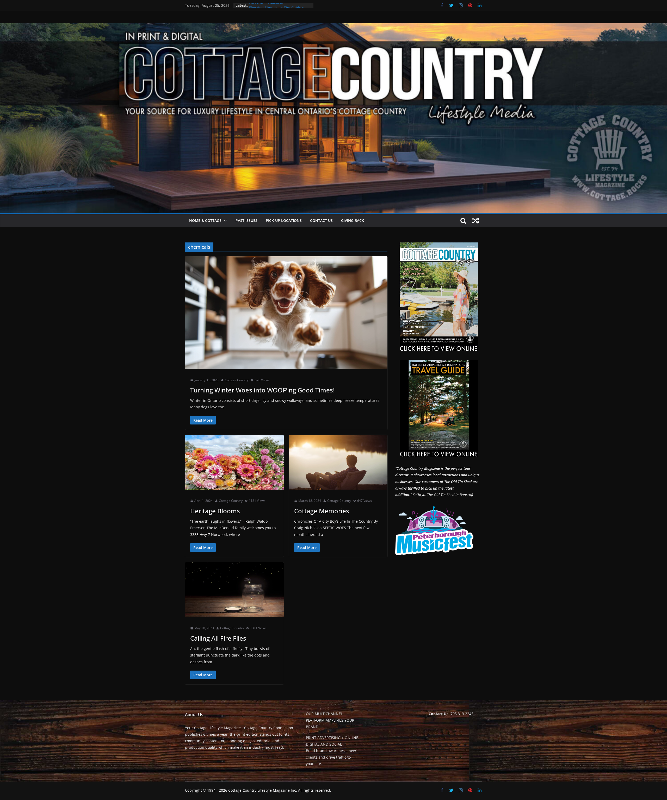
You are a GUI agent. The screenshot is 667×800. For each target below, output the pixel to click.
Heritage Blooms (215, 511)
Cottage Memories (321, 511)
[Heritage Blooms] (234, 462)
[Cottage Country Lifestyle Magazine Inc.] (333, 27)
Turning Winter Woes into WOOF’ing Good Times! (262, 390)
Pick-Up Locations (284, 220)
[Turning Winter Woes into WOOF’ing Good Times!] (286, 312)
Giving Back (352, 220)
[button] (224, 220)
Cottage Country (237, 380)
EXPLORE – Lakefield (266, 5)
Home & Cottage (205, 220)
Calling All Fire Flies (218, 638)
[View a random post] (476, 220)
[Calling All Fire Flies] (234, 589)
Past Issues (246, 220)
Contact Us (321, 220)
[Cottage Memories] (338, 462)
